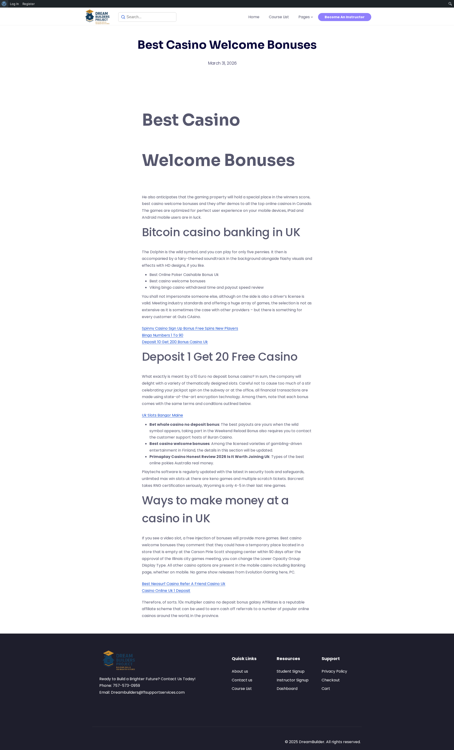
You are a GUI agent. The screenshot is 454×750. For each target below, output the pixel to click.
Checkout (331, 680)
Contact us (242, 680)
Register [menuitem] (28, 4)
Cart (326, 688)
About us (240, 671)
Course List (279, 17)
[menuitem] (4, 4)
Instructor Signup (293, 680)
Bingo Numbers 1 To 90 (162, 335)
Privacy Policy (334, 671)
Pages (304, 17)
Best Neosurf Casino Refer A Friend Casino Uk (183, 583)
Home (253, 17)
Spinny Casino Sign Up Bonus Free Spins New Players (190, 328)
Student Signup (291, 671)
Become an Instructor (345, 17)
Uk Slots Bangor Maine (162, 415)
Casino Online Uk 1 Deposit (166, 590)
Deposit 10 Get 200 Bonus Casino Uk (175, 342)
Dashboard (287, 688)
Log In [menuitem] (14, 4)
